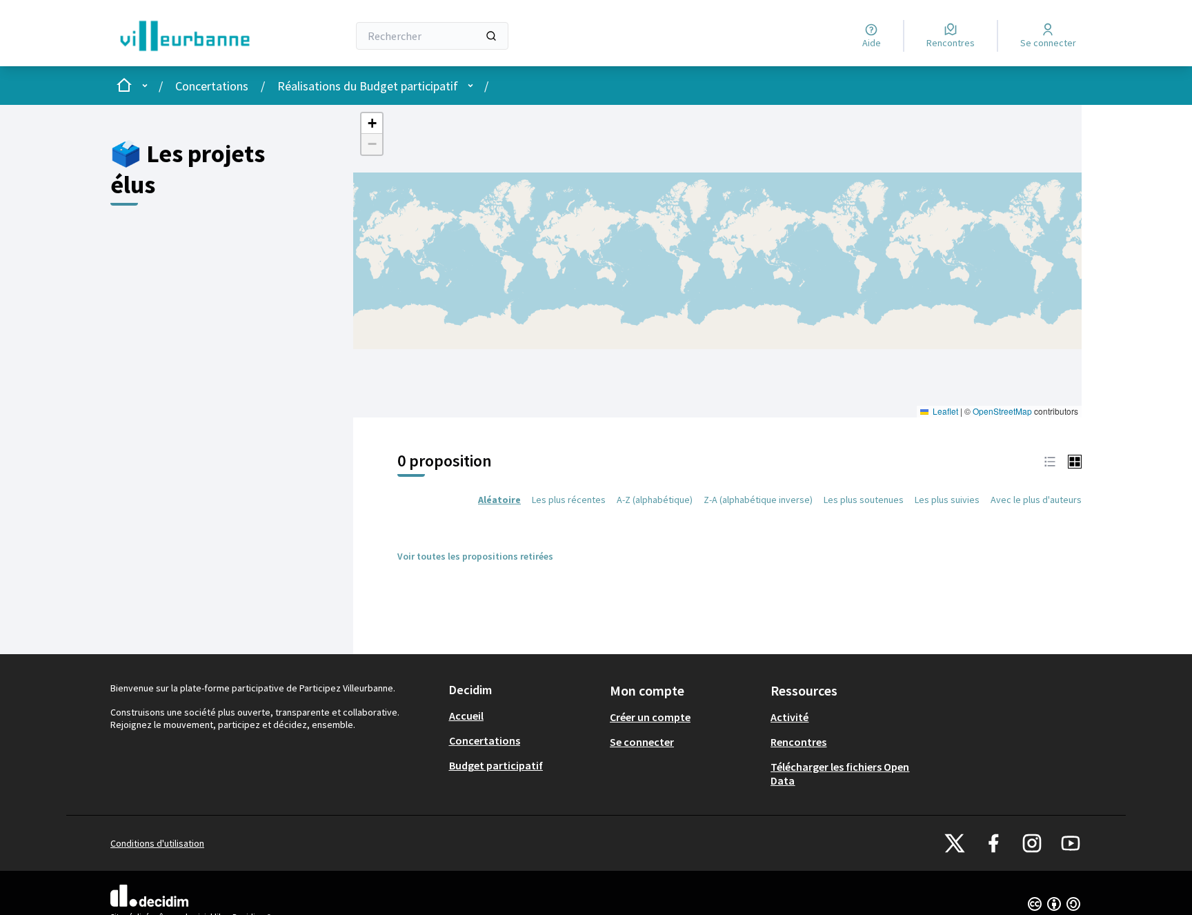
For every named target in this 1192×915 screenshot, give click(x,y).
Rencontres (798, 742)
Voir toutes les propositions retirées (475, 556)
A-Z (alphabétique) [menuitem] (655, 499)
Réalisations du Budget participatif (367, 86)
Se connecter (642, 742)
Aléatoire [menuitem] (499, 499)
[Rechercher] (491, 36)
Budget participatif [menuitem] (496, 765)
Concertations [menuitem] (484, 740)
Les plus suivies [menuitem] (947, 499)
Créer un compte (650, 717)
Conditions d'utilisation (157, 843)
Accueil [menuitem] (466, 715)
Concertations (211, 86)
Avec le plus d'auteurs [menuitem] (1036, 499)
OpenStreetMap (1002, 411)
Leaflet (944, 411)
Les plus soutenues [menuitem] (864, 499)
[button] (371, 123)
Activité (789, 717)
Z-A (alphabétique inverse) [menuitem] (758, 499)
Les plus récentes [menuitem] (569, 499)
